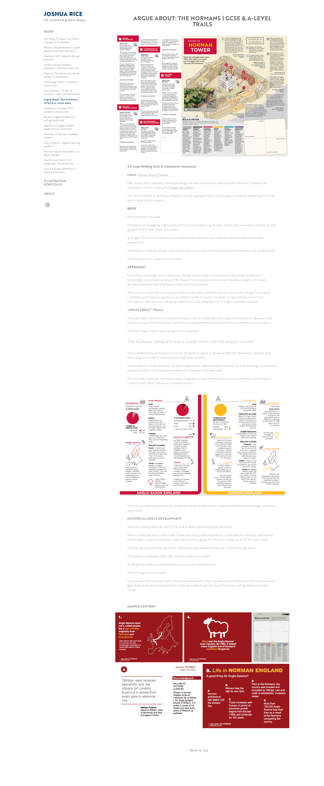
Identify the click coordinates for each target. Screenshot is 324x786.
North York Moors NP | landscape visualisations (58, 161)
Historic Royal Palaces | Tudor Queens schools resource (62, 49)
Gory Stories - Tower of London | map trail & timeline (62, 92)
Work (49, 31)
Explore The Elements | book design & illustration (62, 75)
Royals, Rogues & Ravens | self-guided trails (59, 118)
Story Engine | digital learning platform (62, 144)
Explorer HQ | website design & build (62, 57)
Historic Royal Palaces (152, 175)
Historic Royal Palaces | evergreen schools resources (61, 66)
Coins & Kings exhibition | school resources (60, 170)
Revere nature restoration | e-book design (62, 153)
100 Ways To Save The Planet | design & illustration (61, 40)
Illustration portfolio (55, 183)
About (49, 193)
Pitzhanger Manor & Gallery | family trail (61, 83)
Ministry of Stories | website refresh (61, 135)
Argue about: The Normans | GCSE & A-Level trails (61, 101)
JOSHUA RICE (63, 14)
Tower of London (182, 187)
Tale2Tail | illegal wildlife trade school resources (59, 127)
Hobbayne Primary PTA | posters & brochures (59, 109)
